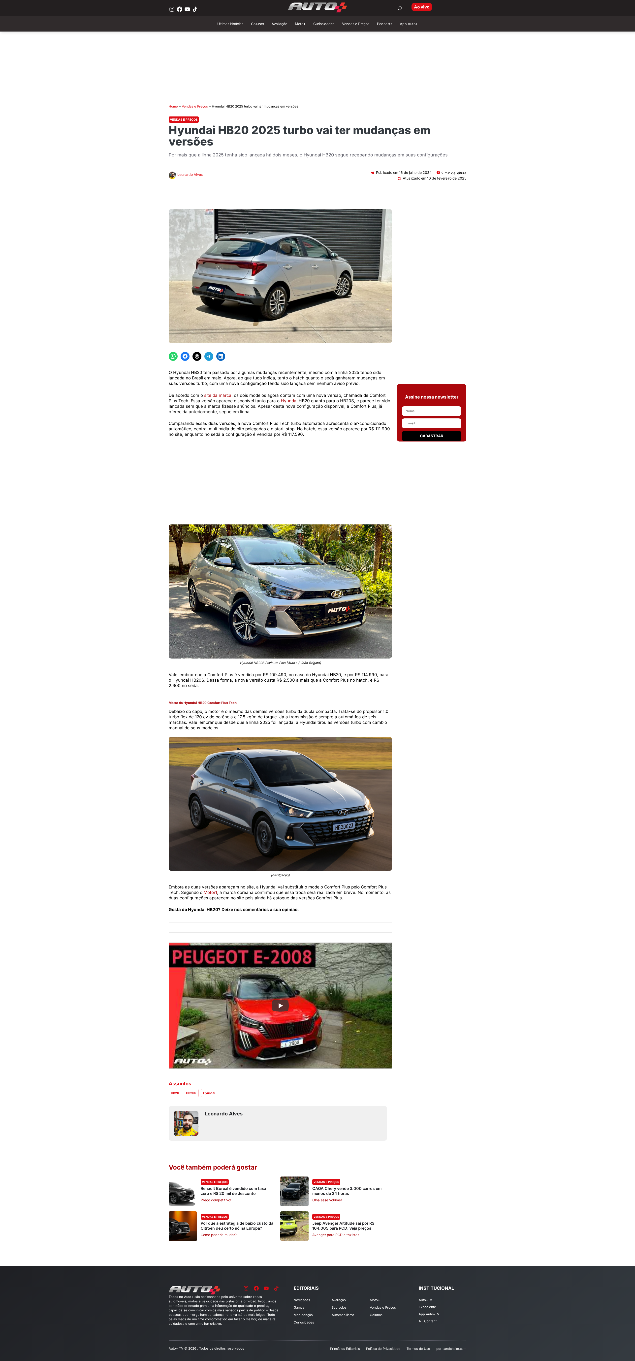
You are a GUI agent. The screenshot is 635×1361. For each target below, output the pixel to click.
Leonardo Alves (190, 174)
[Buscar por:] (400, 8)
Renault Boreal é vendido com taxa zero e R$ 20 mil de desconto (233, 1191)
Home (173, 106)
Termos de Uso (418, 1349)
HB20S (191, 1093)
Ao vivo (421, 6)
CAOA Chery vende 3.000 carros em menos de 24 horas (346, 1191)
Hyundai (290, 400)
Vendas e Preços (195, 106)
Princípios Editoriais (345, 1349)
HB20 (175, 1093)
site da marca (217, 395)
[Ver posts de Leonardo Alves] (172, 176)
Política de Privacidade (383, 1349)
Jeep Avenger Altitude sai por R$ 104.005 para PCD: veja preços (343, 1226)
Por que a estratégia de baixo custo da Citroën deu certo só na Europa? (237, 1226)
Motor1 (210, 892)
